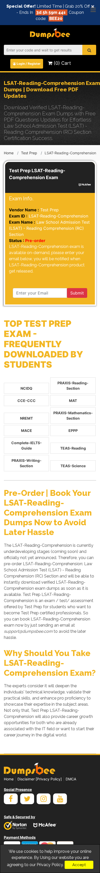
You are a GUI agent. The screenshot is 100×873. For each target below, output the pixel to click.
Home (9, 153)
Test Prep (29, 153)
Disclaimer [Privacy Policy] (39, 779)
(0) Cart (61, 63)
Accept (79, 865)
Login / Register (28, 64)
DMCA (71, 779)
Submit (77, 293)
